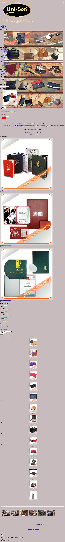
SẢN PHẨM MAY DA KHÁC (6, 67)
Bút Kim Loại (4, 73)
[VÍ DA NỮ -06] (33, 444)
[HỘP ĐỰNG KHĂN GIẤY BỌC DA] (33, 389)
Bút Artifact (3, 72)
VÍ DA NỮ (5, 64)
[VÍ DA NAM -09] (33, 477)
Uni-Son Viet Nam (4, 74)
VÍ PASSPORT (4, 65)
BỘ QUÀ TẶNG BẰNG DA (6, 55)
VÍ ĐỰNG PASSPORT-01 (33, 379)
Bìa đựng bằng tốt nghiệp (16, 125)
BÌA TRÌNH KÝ (4, 57)
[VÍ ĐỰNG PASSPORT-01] (33, 378)
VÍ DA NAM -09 (33, 477)
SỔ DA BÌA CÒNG (7, 51)
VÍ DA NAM (6, 63)
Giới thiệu (3, 24)
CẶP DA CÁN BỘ (6, 60)
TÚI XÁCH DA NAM (7, 61)
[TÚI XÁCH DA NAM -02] (33, 433)
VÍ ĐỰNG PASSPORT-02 (33, 368)
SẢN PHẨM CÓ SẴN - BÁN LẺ (7, 49)
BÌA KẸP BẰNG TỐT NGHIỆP (6, 56)
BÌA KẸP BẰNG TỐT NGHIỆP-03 (5, 300)
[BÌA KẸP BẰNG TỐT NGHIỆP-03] (26, 299)
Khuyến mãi (4, 26)
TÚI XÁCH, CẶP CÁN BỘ (6, 59)
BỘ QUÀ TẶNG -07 (33, 412)
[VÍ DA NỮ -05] (33, 455)
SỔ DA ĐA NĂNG (7, 52)
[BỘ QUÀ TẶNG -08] (33, 400)
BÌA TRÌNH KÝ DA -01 (33, 357)
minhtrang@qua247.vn (40, 524)
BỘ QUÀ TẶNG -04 (33, 423)
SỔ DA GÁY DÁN (7, 53)
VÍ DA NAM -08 (33, 488)
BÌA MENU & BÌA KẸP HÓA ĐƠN (7, 58)
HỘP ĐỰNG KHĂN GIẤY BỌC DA (33, 390)
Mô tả (3, 121)
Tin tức (3, 27)
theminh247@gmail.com (29, 132)
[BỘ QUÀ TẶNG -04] (33, 422)
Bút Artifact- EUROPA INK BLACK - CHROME (33, 499)
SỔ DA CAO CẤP (5, 50)
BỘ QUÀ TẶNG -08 (33, 401)
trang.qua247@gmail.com (38, 132)
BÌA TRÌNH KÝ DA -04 (33, 346)
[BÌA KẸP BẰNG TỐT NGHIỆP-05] (26, 189)
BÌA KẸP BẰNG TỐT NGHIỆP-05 (5, 190)
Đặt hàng (3, 25)
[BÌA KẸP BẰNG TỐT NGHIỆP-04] (26, 244)
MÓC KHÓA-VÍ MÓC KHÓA (6, 66)
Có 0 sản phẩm (2, 327)
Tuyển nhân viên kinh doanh (10, 78)
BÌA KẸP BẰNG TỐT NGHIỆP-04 (5, 245)
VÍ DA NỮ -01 (33, 466)
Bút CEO (3, 71)
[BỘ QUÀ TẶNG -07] (33, 411)
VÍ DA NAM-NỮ (4, 62)
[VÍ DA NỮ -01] (33, 466)
